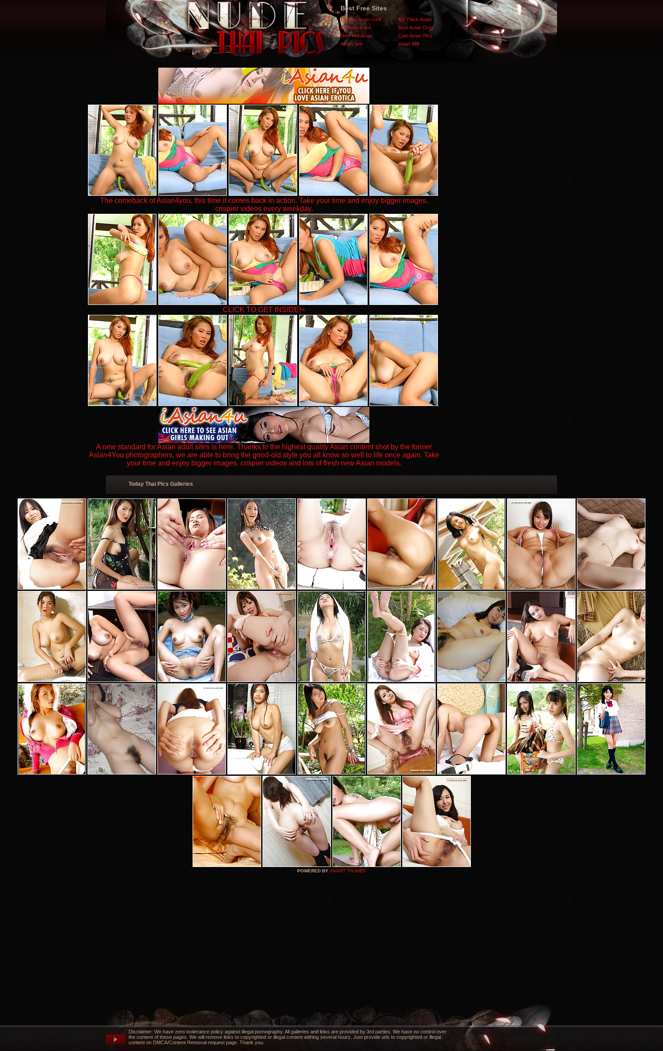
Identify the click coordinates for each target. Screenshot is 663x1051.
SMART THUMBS (348, 870)
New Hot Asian (357, 35)
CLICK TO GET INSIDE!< (264, 309)
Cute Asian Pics (415, 35)
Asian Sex (352, 43)
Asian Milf (408, 43)
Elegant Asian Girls (361, 19)
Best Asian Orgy (416, 27)
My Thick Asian (415, 19)
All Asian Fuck (356, 27)
